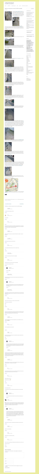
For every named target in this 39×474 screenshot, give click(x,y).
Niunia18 (27, 68)
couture (30, 43)
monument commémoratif (29, 45)
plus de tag (19, 58)
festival (31, 44)
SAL (31, 49)
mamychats (8, 359)
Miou (7, 439)
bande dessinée (29, 40)
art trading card (28, 40)
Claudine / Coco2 (28, 60)
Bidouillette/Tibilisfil (9, 274)
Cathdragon (8, 419)
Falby (8, 297)
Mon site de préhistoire (29, 55)
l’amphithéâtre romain (21, 139)
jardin (27, 45)
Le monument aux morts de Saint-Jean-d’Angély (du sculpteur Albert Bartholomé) (30, 21)
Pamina (27, 69)
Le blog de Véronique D (9, 2)
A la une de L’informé (28, 14)
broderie (28, 41)
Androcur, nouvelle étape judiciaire (30, 13)
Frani (7, 221)
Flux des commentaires (29, 79)
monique (27, 22)
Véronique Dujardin (28, 20)
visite (31, 51)
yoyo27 (8, 259)
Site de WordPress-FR (28, 80)
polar (29, 48)
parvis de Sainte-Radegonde (9, 67)
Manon (8, 308)
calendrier (28, 42)
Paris (29, 46)
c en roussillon (8, 238)
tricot (27, 51)
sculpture (28, 50)
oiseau (32, 45)
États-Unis (33, 51)
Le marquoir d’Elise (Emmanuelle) (30, 66)
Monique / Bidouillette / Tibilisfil (19, 11)
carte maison (31, 42)
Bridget (8, 332)
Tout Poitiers (28, 71)
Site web (6, 463)
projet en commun (30, 49)
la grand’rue (16, 14)
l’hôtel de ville (20, 165)
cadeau (31, 41)
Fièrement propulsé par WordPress (8, 471)
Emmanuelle (8, 208)
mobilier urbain (21, 199)
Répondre (6, 212)
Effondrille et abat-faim (29, 63)
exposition (28, 44)
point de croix (29, 47)
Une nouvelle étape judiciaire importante (30, 16)
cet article (13, 165)
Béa (7, 375)
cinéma (27, 43)
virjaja (8, 432)
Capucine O (28, 58)
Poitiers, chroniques (13, 199)
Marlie (27, 65)
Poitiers (28, 48)
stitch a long (31, 50)
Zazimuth (27, 74)
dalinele (8, 399)
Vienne (29, 51)
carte (29, 42)
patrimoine (28, 46)
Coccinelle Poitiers (28, 61)
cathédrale (21, 26)
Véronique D (10, 267)
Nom (5, 458)
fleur (32, 44)
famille (30, 44)
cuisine (31, 43)
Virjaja (27, 73)
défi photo (19, 199)
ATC (30, 40)
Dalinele (27, 62)
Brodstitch (27, 57)
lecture (29, 45)
